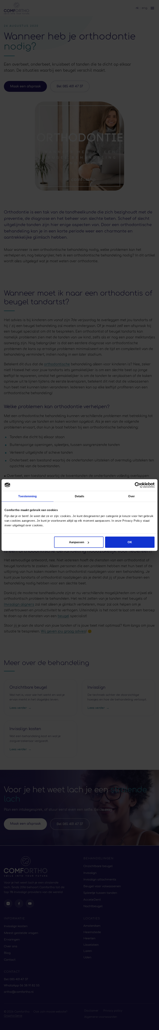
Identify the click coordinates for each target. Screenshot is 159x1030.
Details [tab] (79, 496)
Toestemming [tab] (27, 496)
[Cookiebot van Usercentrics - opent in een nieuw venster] (138, 485)
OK (130, 542)
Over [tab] (131, 496)
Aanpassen (76, 542)
